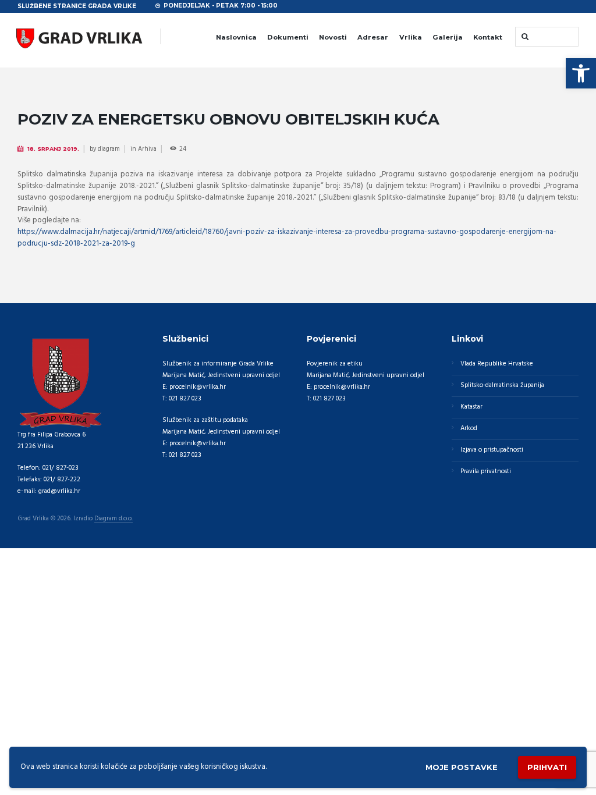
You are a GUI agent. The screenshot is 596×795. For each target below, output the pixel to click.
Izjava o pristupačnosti (491, 450)
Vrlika (410, 37)
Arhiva (147, 149)
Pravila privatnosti (485, 471)
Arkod (468, 428)
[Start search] (523, 36)
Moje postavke (461, 767)
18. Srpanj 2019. (53, 148)
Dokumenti (287, 37)
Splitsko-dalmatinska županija (502, 385)
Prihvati (547, 767)
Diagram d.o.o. (113, 519)
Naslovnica (236, 37)
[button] (581, 73)
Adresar (372, 37)
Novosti (333, 37)
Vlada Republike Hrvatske (496, 364)
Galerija (447, 37)
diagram (109, 149)
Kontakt (487, 37)
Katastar (471, 407)
